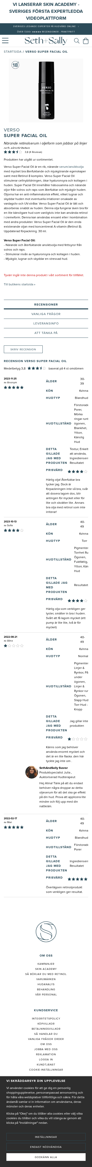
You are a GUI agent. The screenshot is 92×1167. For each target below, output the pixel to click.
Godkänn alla (46, 1157)
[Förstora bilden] (46, 90)
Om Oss (46, 1044)
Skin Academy (46, 969)
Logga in (46, 1059)
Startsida (13, 51)
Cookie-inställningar (46, 1070)
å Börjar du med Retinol (47, 974)
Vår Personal (46, 994)
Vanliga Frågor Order (46, 1039)
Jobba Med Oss (46, 1049)
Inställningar (46, 1137)
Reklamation (46, 1054)
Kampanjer (46, 964)
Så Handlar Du (46, 1034)
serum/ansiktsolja (71, 167)
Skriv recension (23, 349)
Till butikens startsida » (19, 284)
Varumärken (46, 979)
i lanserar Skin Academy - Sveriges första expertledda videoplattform (46, 11)
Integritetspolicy (46, 1018)
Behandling (46, 989)
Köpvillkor (46, 1024)
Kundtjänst (46, 1064)
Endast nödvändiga (46, 1147)
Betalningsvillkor (46, 1029)
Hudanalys (46, 984)
